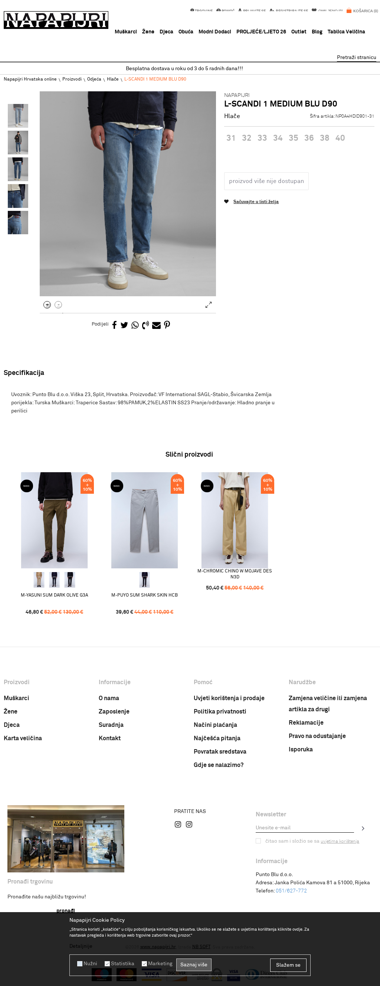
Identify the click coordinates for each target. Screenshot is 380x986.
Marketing (160, 963)
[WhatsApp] (135, 325)
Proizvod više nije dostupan (266, 181)
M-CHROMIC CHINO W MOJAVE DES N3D (234, 574)
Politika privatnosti (220, 712)
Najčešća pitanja (217, 738)
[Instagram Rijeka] (178, 824)
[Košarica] (362, 15)
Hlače (113, 79)
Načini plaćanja (215, 725)
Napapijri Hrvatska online (30, 79)
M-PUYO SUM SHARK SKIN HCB (144, 595)
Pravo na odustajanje (317, 736)
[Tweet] (124, 325)
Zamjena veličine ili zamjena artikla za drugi (328, 703)
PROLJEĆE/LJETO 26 (261, 32)
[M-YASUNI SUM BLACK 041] (69, 580)
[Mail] (156, 325)
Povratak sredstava (220, 752)
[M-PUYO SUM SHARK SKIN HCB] (144, 520)
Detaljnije (80, 946)
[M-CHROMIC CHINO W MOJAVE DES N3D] (234, 520)
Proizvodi (72, 79)
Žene (10, 712)
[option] (190, 68)
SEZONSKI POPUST (190, 68)
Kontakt (110, 738)
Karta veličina (23, 738)
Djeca (12, 725)
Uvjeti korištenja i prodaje (229, 698)
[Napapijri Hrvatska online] (56, 20)
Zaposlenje (114, 712)
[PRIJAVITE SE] (363, 828)
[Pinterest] (167, 325)
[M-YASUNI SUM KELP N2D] (39, 580)
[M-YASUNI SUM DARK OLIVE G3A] (54, 520)
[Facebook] (114, 325)
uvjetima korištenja (340, 841)
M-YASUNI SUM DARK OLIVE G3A (54, 595)
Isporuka (301, 749)
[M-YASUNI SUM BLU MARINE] (54, 580)
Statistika (122, 963)
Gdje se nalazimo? (218, 765)
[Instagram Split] (189, 824)
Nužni (90, 963)
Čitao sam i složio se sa (312, 841)
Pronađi (65, 911)
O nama (109, 698)
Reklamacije (306, 723)
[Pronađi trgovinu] (65, 838)
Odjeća (94, 79)
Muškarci (16, 698)
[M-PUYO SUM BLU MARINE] (144, 580)
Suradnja (111, 725)
